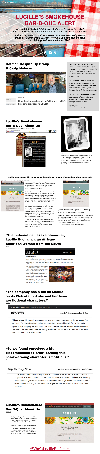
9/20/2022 (8, 412)
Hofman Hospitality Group (27, 64)
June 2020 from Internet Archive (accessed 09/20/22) (71, 224)
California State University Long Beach (79, 107)
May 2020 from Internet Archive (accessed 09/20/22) (15, 180)
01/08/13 (8, 303)
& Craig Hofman (19, 68)
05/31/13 (8, 359)
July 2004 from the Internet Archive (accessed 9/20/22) (20, 128)
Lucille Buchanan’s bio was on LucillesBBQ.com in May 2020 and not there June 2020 (50, 177)
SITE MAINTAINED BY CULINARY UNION (15, 3)
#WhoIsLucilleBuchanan (50, 448)
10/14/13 (8, 246)
